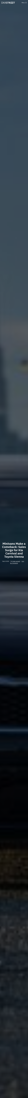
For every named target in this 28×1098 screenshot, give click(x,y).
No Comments (14, 563)
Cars (23, 561)
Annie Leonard (16, 561)
